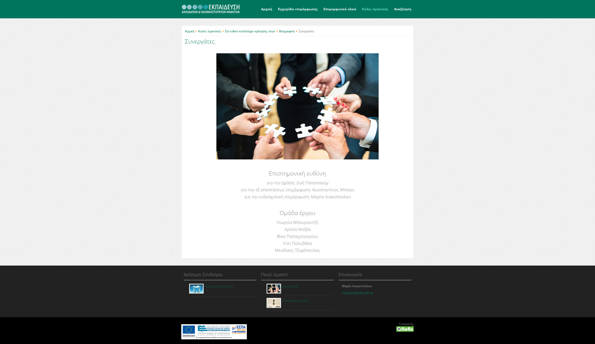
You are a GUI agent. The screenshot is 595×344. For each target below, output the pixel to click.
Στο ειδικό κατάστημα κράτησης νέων (250, 31)
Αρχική (266, 9)
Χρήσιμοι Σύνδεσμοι (219, 286)
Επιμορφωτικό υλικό (340, 9)
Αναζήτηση (402, 9)
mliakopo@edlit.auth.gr (357, 293)
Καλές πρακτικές (375, 9)
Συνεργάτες (200, 41)
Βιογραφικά (287, 31)
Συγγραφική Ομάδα (295, 300)
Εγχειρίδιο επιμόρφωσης (298, 9)
